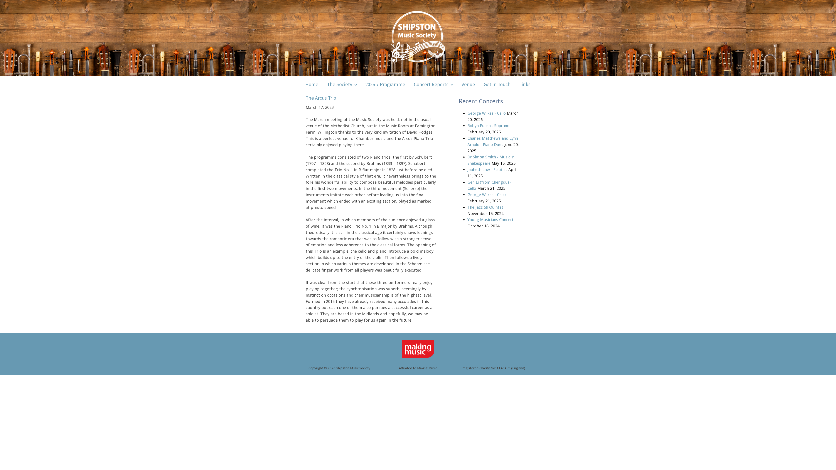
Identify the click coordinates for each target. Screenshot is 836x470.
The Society (339, 84)
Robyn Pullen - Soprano (488, 125)
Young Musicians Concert (490, 219)
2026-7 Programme (385, 84)
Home (311, 84)
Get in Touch (497, 84)
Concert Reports (431, 84)
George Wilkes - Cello (486, 113)
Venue (468, 84)
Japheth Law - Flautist (487, 169)
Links (525, 84)
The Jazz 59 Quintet (485, 207)
